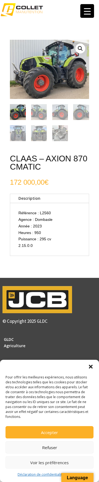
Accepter (49, 432)
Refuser (49, 447)
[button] (91, 366)
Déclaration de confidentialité (41, 474)
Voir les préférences (49, 462)
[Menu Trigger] (87, 11)
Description (29, 198)
